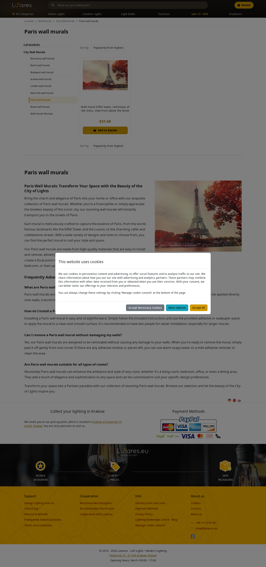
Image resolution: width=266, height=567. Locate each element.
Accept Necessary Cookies (145, 308)
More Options (177, 308)
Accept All (198, 308)
